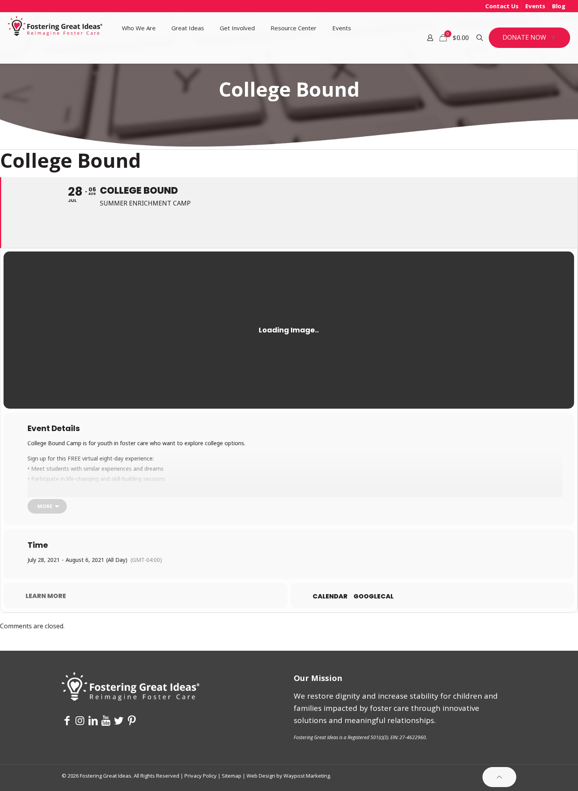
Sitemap (231, 775)
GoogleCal (373, 596)
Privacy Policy (200, 775)
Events (535, 6)
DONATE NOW (524, 37)
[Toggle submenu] (139, 53)
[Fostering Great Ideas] (55, 28)
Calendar (330, 596)
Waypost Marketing (306, 775)
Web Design (261, 775)
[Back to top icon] (499, 777)
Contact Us (502, 6)
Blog (558, 6)
